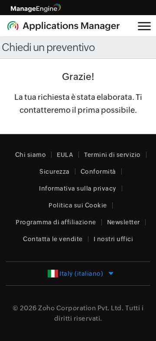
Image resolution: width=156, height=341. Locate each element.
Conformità (98, 172)
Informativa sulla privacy (78, 188)
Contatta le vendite (53, 239)
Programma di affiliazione (56, 222)
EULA (65, 155)
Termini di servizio (112, 155)
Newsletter (123, 222)
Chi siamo (30, 155)
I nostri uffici (113, 239)
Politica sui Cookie (78, 205)
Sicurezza (54, 172)
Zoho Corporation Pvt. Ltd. (81, 308)
